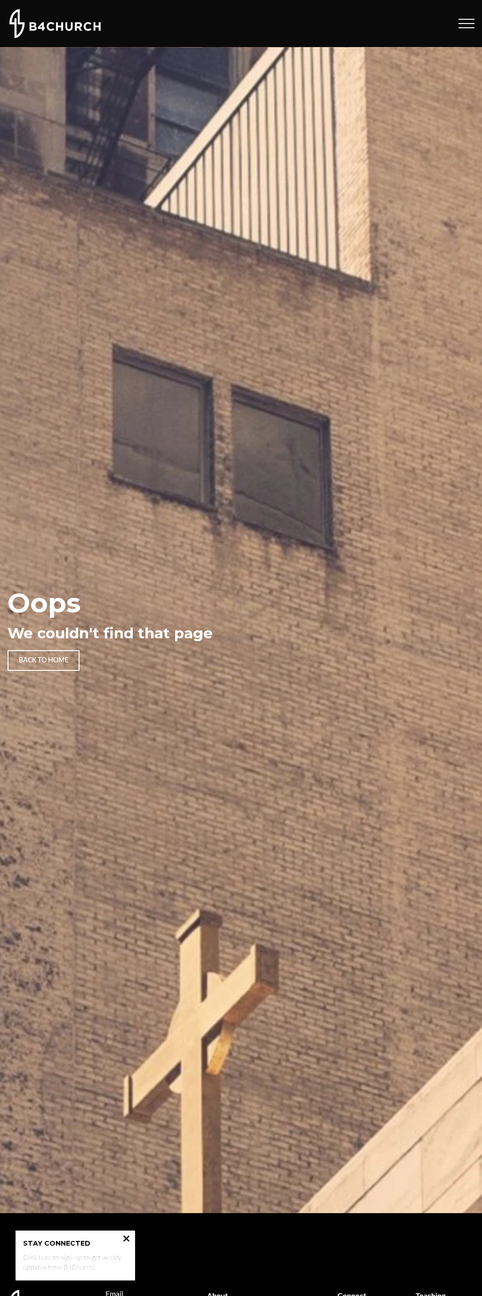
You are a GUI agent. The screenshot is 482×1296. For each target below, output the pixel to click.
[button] (466, 24)
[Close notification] (126, 1240)
